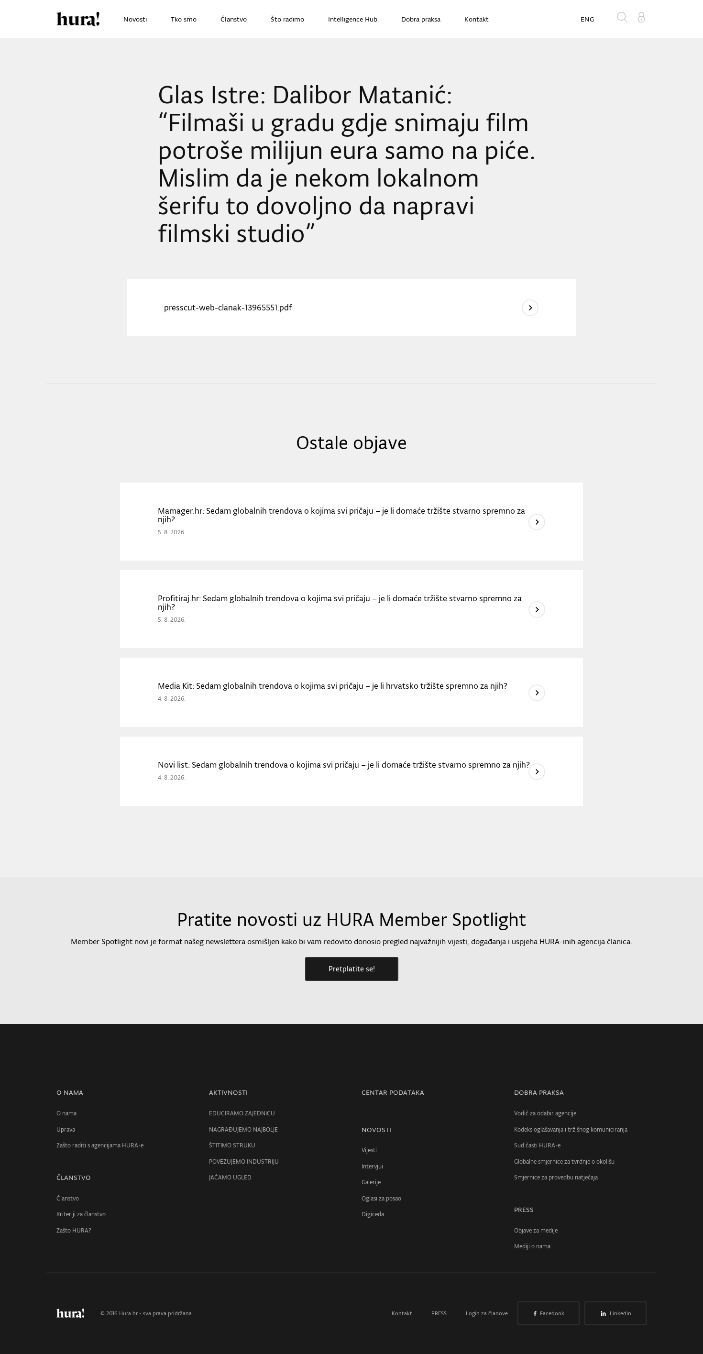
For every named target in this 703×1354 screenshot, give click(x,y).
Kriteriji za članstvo (81, 1214)
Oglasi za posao (381, 1198)
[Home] (77, 19)
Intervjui (372, 1166)
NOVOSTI (376, 1129)
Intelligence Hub (352, 19)
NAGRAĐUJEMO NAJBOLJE (243, 1129)
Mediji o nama (532, 1246)
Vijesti (369, 1150)
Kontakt (476, 19)
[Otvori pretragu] (624, 19)
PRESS (524, 1209)
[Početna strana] (77, 1313)
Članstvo (233, 19)
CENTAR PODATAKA (393, 1092)
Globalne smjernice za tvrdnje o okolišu (564, 1161)
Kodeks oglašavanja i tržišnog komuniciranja (570, 1129)
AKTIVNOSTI (228, 1092)
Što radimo (287, 19)
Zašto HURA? (73, 1230)
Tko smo (184, 19)
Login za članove (487, 1313)
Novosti (135, 19)
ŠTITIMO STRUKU (232, 1145)
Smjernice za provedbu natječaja (556, 1177)
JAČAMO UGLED (230, 1177)
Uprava (65, 1129)
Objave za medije (536, 1230)
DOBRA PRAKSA (539, 1092)
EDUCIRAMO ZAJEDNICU (242, 1113)
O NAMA (69, 1092)
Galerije (371, 1182)
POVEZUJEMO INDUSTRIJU (244, 1161)
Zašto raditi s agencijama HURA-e (99, 1145)
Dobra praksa (420, 19)
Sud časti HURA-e (537, 1145)
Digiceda (373, 1214)
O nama (66, 1113)
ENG (587, 19)
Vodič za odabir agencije (545, 1113)
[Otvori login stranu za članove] (641, 16)
